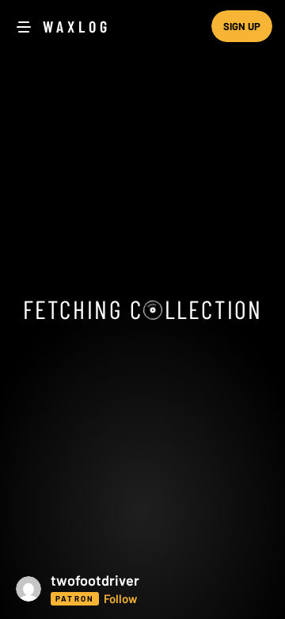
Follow (120, 599)
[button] (142, 589)
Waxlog (77, 26)
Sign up (241, 26)
